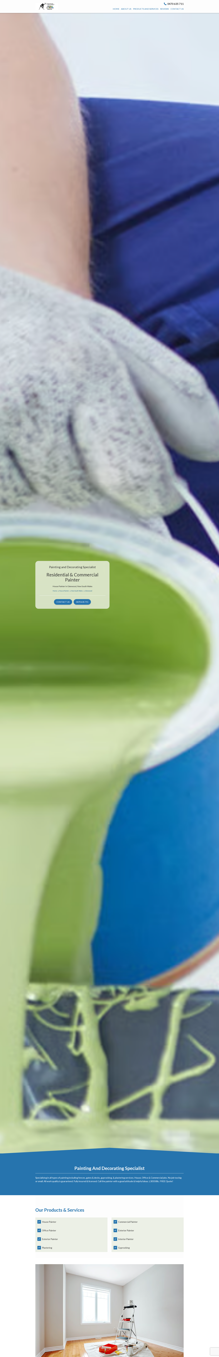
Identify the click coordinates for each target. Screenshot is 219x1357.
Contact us (177, 9)
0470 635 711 (175, 3)
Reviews (164, 9)
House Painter (64, 591)
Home (116, 9)
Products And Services (145, 9)
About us (126, 9)
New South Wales (77, 591)
